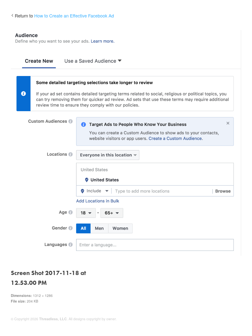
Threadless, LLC (53, 318)
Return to (64, 15)
